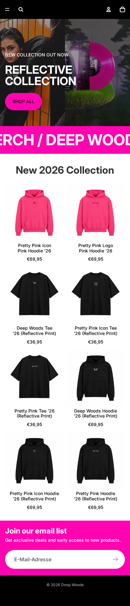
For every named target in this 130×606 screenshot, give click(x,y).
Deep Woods (72, 584)
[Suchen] (21, 9)
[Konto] (108, 9)
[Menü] (7, 9)
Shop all (23, 101)
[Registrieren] (115, 559)
